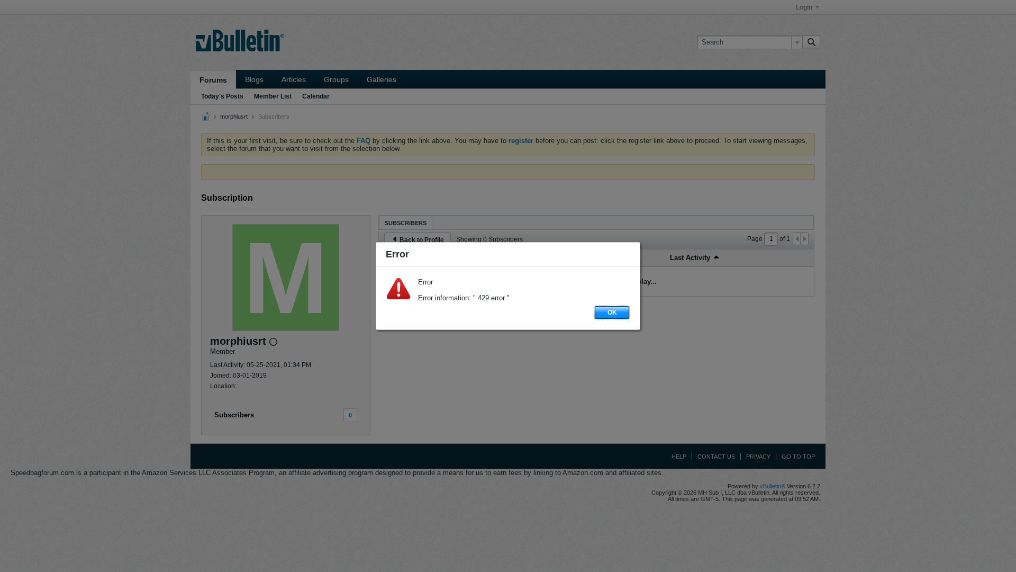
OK (612, 312)
